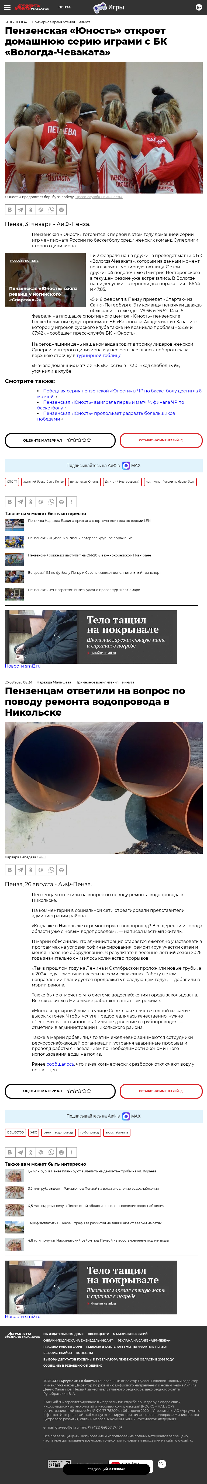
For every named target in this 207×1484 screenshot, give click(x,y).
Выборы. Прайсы (57, 1353)
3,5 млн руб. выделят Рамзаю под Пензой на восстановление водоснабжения (93, 1188)
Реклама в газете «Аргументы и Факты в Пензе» (126, 1347)
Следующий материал (106, 1469)
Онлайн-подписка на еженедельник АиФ (78, 1340)
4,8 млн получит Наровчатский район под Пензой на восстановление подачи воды (98, 1240)
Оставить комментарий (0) (161, 440)
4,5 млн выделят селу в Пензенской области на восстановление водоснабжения (96, 1206)
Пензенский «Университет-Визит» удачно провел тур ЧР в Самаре (84, 590)
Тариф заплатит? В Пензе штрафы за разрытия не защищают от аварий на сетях (94, 1223)
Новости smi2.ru (23, 666)
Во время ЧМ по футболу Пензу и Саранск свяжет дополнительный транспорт (94, 573)
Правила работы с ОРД (62, 1347)
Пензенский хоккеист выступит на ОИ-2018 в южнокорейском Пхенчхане (89, 555)
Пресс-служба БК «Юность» (99, 197)
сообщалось (60, 1064)
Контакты (84, 1353)
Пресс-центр (98, 1334)
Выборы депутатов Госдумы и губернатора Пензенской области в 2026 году (108, 1359)
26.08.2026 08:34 (18, 682)
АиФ (42, 857)
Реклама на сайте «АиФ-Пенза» (144, 1340)
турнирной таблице (99, 355)
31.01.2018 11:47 (16, 22)
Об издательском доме (63, 1334)
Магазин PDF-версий (130, 1334)
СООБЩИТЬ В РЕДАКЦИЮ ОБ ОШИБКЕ (72, 1366)
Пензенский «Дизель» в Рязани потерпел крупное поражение (80, 538)
